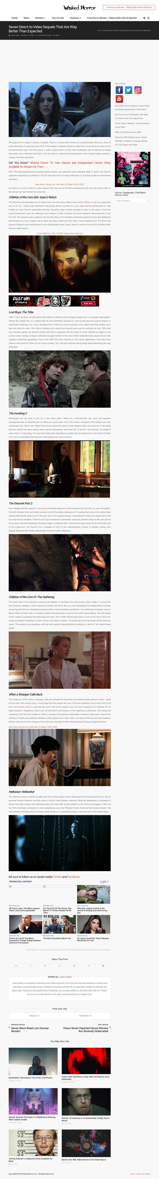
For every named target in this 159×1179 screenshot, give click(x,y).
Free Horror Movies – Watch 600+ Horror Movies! (129, 7)
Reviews (39, 18)
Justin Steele (15, 35)
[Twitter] (16, 965)
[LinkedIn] (59, 965)
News (26, 18)
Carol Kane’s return (22, 707)
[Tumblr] (89, 965)
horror (96, 950)
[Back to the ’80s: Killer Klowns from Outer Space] (86, 1143)
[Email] (103, 965)
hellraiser (73, 950)
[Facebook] (30, 965)
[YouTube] (119, 99)
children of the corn (38, 950)
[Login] (148, 18)
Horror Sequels (105, 950)
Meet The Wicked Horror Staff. (128, 132)
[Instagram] (138, 90)
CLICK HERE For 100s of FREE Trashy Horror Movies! (59, 233)
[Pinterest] (45, 965)
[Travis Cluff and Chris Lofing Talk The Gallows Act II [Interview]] (86, 1061)
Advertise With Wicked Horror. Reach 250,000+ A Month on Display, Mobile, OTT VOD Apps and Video (131, 141)
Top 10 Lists (58, 18)
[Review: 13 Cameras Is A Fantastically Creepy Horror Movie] (86, 1102)
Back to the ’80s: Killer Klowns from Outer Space (84, 1160)
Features (74, 18)
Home (15, 18)
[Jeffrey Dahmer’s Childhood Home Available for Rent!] (33, 1143)
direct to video (52, 950)
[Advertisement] (79, 58)
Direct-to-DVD (63, 950)
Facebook (74, 877)
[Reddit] (74, 965)
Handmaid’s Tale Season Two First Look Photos (30, 1078)
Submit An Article (143, 1174)
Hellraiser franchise (85, 950)
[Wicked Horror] (79, 7)
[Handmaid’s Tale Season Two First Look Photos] (33, 1061)
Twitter (57, 877)
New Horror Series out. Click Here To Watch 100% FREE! (59, 184)
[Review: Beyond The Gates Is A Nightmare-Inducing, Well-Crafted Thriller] (33, 1101)
